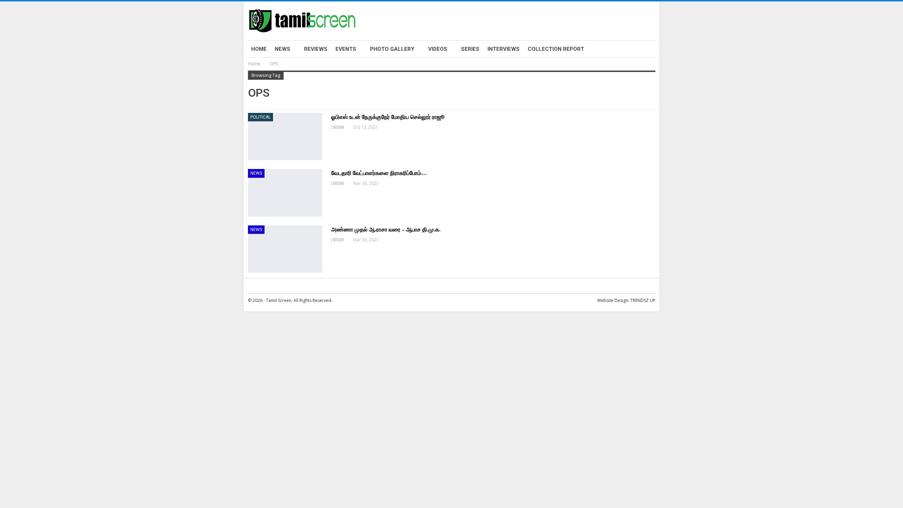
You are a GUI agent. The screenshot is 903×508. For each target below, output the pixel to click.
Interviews (503, 49)
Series (470, 49)
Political (260, 117)
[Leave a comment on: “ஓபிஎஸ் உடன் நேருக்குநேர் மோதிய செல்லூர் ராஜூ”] (653, 127)
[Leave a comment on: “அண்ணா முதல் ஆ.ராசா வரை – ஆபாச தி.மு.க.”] (653, 239)
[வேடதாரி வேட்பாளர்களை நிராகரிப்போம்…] (285, 192)
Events (345, 49)
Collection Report (556, 49)
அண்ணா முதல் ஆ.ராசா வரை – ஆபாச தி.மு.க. (386, 229)
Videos (437, 49)
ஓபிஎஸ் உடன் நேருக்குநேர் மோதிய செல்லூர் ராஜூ (387, 117)
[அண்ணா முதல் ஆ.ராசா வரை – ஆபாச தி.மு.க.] (285, 249)
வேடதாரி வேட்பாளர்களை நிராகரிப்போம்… (379, 173)
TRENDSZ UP (642, 300)
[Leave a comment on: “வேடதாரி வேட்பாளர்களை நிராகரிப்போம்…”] (653, 183)
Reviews (315, 49)
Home (259, 49)
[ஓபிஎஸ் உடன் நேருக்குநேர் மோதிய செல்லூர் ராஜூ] (285, 136)
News (282, 49)
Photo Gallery (392, 49)
